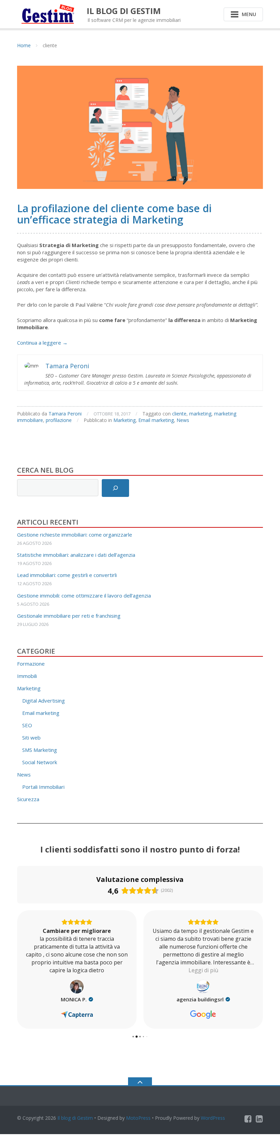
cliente (179, 413)
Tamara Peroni (65, 413)
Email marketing (156, 420)
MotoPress (138, 1118)
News (183, 420)
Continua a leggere (42, 342)
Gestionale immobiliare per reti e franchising (69, 615)
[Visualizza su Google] (203, 986)
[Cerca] (115, 488)
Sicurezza (28, 799)
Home (24, 45)
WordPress (213, 1118)
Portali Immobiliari (43, 786)
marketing (200, 413)
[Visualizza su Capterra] (77, 986)
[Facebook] (248, 1119)
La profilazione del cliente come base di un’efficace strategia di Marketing (114, 214)
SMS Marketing (39, 749)
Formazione (31, 663)
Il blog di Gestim (75, 1118)
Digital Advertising (43, 700)
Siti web (31, 737)
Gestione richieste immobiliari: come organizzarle (74, 534)
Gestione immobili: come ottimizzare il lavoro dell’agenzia (84, 595)
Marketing (124, 420)
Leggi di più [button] (203, 970)
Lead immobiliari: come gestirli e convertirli (67, 575)
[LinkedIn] (259, 1119)
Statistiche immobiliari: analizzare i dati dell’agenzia (76, 554)
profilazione (59, 420)
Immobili (27, 675)
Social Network (39, 762)
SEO (27, 725)
